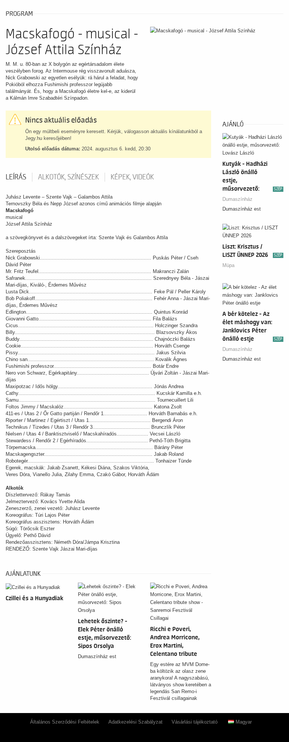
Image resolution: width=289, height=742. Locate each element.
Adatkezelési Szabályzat (135, 722)
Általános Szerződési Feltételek (64, 722)
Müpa (228, 265)
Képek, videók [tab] (132, 177)
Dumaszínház (237, 199)
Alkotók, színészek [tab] (68, 177)
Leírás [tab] (16, 177)
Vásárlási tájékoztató (195, 722)
